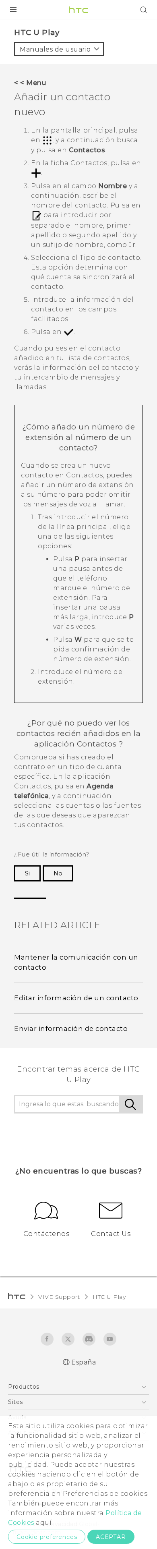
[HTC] (78, 10)
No (58, 873)
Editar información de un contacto (76, 998)
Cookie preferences (47, 1537)
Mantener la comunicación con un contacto (76, 962)
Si (27, 873)
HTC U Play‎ (109, 1296)
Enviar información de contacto (71, 1028)
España (83, 1362)
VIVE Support (59, 1296)
